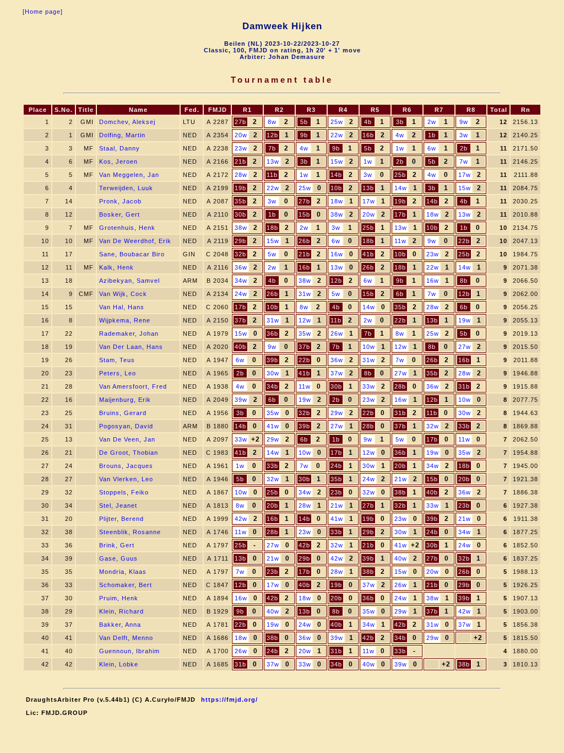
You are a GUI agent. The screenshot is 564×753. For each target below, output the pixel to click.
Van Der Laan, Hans (131, 346)
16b (368, 135)
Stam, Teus (117, 360)
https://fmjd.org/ (229, 699)
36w (241, 267)
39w (241, 399)
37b (240, 320)
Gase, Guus (118, 558)
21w (400, 479)
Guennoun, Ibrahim (129, 651)
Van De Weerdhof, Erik (135, 241)
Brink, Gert (116, 545)
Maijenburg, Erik (125, 399)
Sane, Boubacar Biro (132, 254)
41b (368, 254)
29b (240, 241)
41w (273, 426)
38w (336, 214)
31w (305, 294)
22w (336, 135)
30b (240, 214)
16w (336, 254)
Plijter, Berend (121, 518)
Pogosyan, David (126, 426)
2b (464, 148)
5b (304, 122)
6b (400, 294)
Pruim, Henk (118, 598)
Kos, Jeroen (118, 161)
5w (272, 254)
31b (464, 386)
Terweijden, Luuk (126, 188)
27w (464, 346)
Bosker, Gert (119, 214)
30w (273, 373)
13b (368, 188)
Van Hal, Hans (121, 307)
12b (272, 135)
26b (304, 241)
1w (399, 148)
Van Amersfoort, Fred (133, 386)
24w (241, 294)
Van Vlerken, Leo (126, 479)
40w (400, 558)
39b (272, 360)
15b (304, 214)
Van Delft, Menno (126, 637)
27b (240, 122)
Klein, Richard (121, 611)
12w (305, 320)
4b (368, 122)
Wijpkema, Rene (124, 320)
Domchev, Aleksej (127, 122)
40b (240, 346)
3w (463, 135)
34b (272, 386)
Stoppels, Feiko (124, 492)
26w (336, 333)
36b (272, 333)
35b (240, 201)
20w (241, 135)
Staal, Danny (119, 148)
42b (304, 545)
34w (241, 280)
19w (464, 320)
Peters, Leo (117, 373)
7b (272, 148)
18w (336, 201)
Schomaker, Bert (125, 585)
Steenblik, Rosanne (130, 532)
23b (336, 492)
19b (240, 188)
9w (463, 122)
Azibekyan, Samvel (129, 280)
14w (400, 188)
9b (304, 135)
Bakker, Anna (120, 624)
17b (400, 214)
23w (241, 148)
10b (336, 188)
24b (336, 465)
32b (240, 254)
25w (336, 122)
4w (399, 135)
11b (272, 174)
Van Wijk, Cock (123, 294)
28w (241, 174)
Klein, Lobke (118, 664)
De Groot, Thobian (128, 452)
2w (431, 122)
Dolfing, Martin (122, 135)
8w (272, 122)
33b (464, 426)
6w (431, 148)
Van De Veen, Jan (127, 439)
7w (463, 161)
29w (336, 413)
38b (400, 492)
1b (432, 135)
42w (241, 518)
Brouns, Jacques (126, 465)
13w (273, 161)
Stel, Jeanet (118, 505)
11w (400, 241)
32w (432, 426)
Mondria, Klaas (123, 571)
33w (368, 386)
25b (400, 174)
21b (240, 161)
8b (464, 280)
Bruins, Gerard (123, 413)
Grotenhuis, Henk (127, 227)
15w (336, 161)
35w (305, 333)
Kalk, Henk (116, 267)
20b (400, 465)
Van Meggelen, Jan (129, 174)
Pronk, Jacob (120, 201)
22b (464, 241)
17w (464, 174)
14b (336, 174)
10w (368, 346)
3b (400, 122)
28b (400, 386)
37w (336, 373)
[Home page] (43, 11)
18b (272, 227)
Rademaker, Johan (129, 333)
